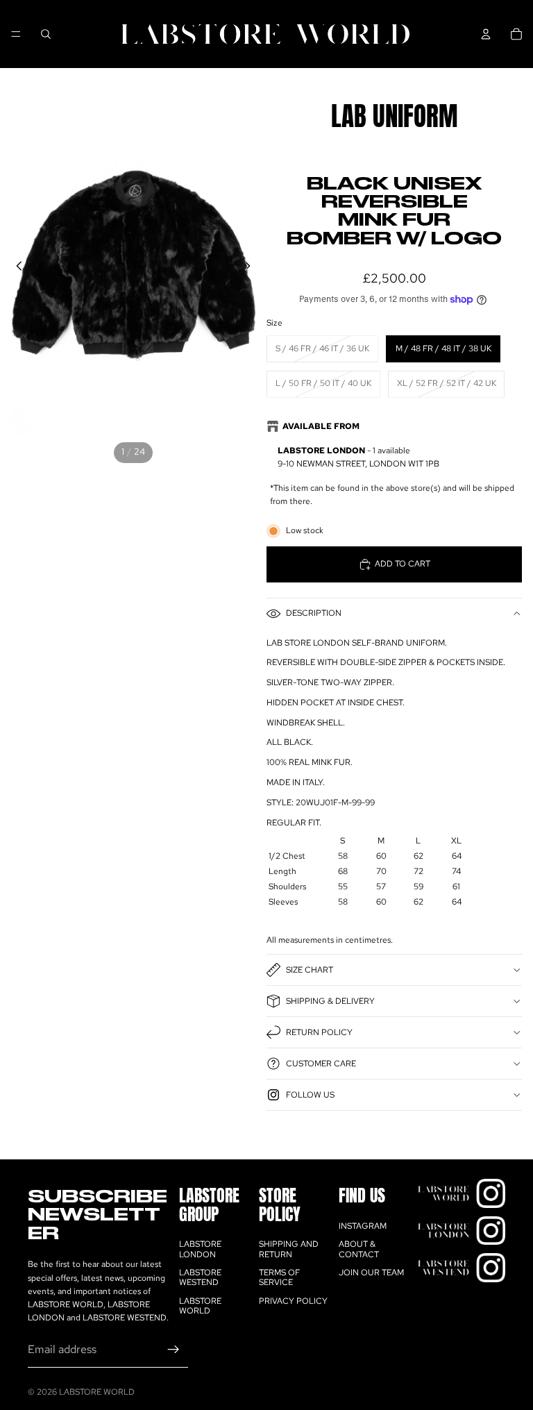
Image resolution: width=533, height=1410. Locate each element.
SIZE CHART (309, 969)
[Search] (46, 34)
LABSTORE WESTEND (200, 1277)
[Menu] (16, 34)
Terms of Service (279, 1277)
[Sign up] (173, 1350)
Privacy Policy (293, 1301)
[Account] (486, 34)
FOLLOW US (310, 1094)
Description (313, 613)
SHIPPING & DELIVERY (330, 1001)
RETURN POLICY (319, 1032)
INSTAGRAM (363, 1226)
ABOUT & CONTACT (359, 1249)
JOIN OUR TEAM (371, 1272)
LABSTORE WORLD (200, 1305)
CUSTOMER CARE (321, 1063)
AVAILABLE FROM (320, 426)
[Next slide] (251, 268)
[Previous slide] (15, 268)
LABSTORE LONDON (200, 1249)
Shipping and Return (289, 1249)
